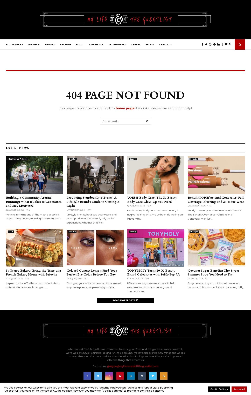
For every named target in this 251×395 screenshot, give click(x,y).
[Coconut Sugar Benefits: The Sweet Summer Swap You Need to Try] (216, 248)
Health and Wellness (18, 159)
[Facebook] (203, 44)
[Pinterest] (215, 44)
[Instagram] (211, 44)
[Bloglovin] (227, 44)
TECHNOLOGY (117, 44)
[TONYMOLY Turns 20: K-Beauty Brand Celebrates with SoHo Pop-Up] (155, 248)
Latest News (17, 148)
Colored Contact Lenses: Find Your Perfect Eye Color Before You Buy (92, 273)
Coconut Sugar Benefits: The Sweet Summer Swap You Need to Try (213, 273)
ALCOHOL (34, 44)
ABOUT (149, 44)
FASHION (65, 44)
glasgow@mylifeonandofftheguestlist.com (132, 366)
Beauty (133, 159)
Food (11, 231)
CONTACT (165, 44)
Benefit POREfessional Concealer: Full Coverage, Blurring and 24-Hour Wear (216, 200)
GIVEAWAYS (95, 44)
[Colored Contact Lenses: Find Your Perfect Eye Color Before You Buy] (95, 248)
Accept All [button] (239, 389)
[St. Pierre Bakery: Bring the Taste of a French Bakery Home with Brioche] (34, 248)
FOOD (79, 44)
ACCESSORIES (14, 44)
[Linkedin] (219, 44)
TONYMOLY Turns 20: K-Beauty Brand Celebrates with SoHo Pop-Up (153, 273)
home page (125, 108)
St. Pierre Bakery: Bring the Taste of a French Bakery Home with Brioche (33, 273)
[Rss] (231, 44)
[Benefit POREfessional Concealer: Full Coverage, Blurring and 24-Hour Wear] (216, 175)
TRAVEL (135, 44)
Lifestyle (72, 159)
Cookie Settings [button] (219, 389)
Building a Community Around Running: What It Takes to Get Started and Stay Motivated (34, 202)
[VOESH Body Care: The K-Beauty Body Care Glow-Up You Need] (155, 175)
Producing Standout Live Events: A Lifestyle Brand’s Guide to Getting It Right (93, 202)
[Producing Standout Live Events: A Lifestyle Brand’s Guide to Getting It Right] (95, 175)
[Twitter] (207, 44)
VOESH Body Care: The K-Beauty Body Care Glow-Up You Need (152, 200)
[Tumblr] (223, 44)
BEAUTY (50, 44)
